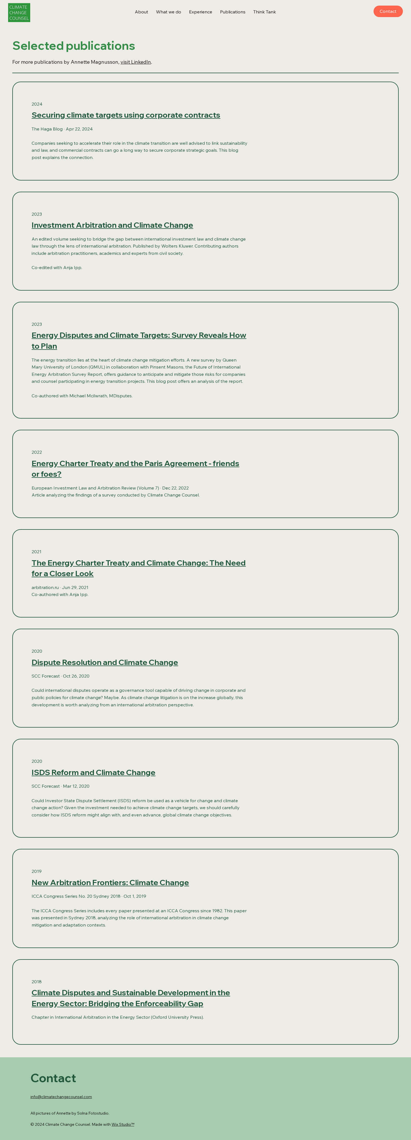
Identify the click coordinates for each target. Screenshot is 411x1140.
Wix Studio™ (123, 1124)
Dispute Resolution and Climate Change (105, 662)
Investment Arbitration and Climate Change (112, 225)
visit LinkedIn (136, 62)
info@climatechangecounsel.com (61, 1096)
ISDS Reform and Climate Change (93, 772)
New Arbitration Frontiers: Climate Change (110, 882)
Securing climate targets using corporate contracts (126, 115)
